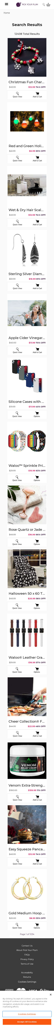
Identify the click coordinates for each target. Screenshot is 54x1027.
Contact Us (27, 945)
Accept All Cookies (27, 1022)
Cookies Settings (27, 981)
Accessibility (27, 972)
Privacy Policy (27, 959)
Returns (27, 977)
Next (42, 938)
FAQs (27, 954)
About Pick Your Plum (27, 950)
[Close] (51, 995)
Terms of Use (27, 964)
